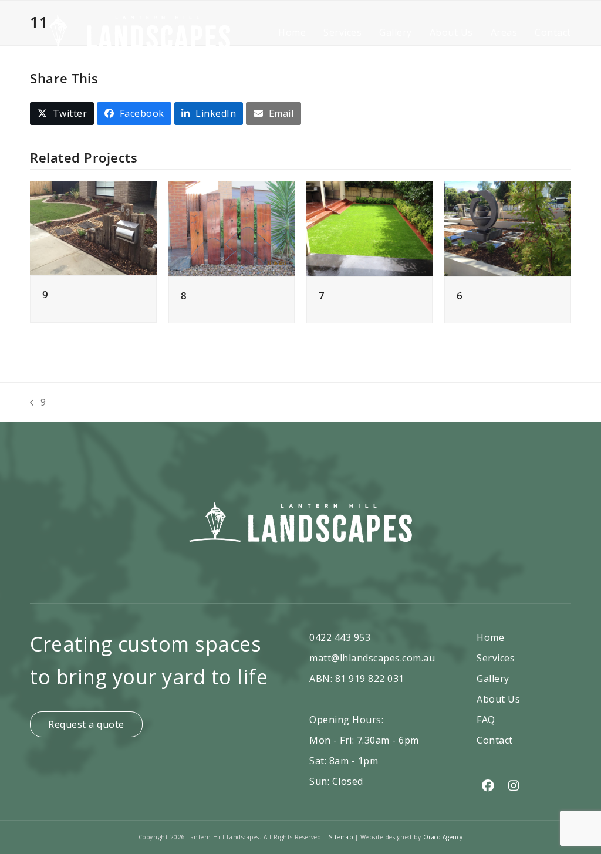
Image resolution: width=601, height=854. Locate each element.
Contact (495, 740)
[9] (93, 227)
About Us (498, 699)
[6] (507, 227)
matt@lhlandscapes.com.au (372, 658)
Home (490, 637)
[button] (62, 113)
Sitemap (342, 837)
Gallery (493, 678)
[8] (231, 227)
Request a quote (86, 724)
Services (496, 658)
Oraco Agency (443, 837)
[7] (369, 227)
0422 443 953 (339, 637)
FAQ (486, 719)
